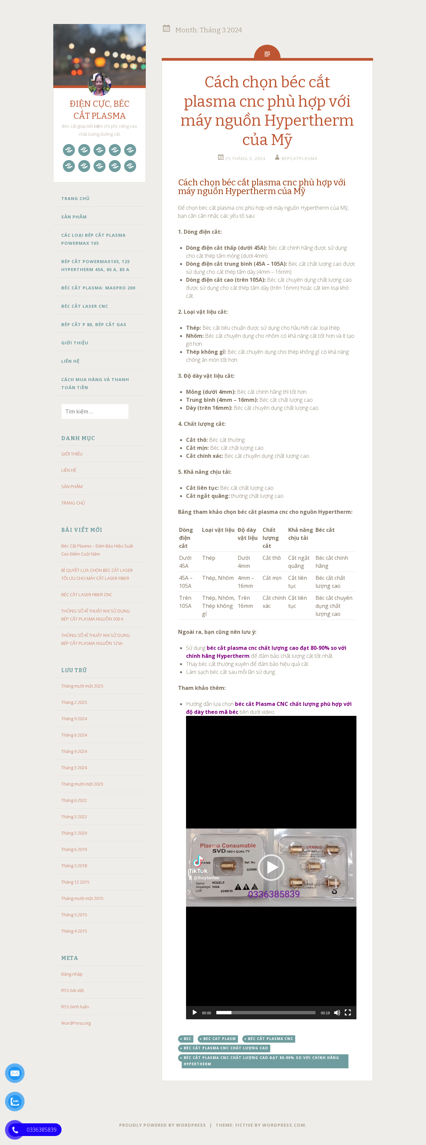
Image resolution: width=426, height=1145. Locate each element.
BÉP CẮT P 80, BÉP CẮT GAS (93, 324)
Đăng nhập (72, 974)
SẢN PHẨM (74, 217)
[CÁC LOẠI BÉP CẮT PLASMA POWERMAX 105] (100, 150)
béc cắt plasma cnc (270, 1038)
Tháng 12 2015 (75, 882)
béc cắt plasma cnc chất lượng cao (226, 1048)
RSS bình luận (75, 1007)
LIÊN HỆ (70, 361)
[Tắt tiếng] (337, 1012)
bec (187, 1038)
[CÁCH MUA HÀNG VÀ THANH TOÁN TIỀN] (130, 166)
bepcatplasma (300, 158)
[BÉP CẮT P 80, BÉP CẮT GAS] (84, 166)
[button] (271, 867)
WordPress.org (76, 1023)
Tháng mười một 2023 (82, 784)
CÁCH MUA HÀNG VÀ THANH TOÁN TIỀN (95, 383)
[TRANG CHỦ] (69, 150)
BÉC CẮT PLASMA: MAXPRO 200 (98, 288)
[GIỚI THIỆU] (100, 166)
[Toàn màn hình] (347, 1012)
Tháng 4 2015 (74, 931)
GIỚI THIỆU (75, 343)
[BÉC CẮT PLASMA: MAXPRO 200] (130, 150)
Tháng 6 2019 (74, 849)
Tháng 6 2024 (74, 735)
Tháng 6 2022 (74, 800)
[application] (271, 867)
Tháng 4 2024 (74, 751)
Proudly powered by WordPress (162, 1125)
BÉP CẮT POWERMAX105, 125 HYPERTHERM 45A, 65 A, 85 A (95, 265)
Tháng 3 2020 (74, 833)
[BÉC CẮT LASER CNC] (69, 166)
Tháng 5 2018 (74, 866)
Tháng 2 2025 (74, 702)
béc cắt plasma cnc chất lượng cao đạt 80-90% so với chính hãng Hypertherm (261, 1061)
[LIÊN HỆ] (115, 166)
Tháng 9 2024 (74, 719)
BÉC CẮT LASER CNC (84, 306)
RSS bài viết (72, 990)
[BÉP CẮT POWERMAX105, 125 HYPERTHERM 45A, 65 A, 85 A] (115, 150)
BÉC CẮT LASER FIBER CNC (86, 595)
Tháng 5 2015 (74, 915)
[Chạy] (194, 1012)
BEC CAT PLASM (219, 1038)
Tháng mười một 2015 (82, 898)
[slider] (266, 1012)
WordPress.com (283, 1125)
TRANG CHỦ (75, 198)
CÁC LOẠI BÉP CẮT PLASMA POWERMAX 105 (93, 239)
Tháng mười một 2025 (82, 686)
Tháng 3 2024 (74, 768)
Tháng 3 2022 (74, 817)
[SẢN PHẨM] (84, 150)
